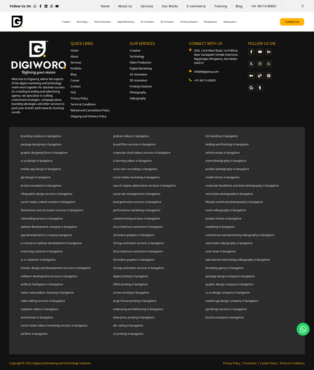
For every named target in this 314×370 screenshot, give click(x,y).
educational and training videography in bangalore (238, 260)
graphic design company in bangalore (230, 284)
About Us (125, 6)
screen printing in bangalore (131, 293)
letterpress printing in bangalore (133, 317)
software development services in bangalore (49, 276)
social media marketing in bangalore (136, 177)
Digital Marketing (125, 21)
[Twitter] (251, 64)
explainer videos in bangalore (39, 309)
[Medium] (251, 76)
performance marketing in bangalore (136, 210)
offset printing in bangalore (130, 284)
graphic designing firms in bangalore (44, 153)
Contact (75, 86)
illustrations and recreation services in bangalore (52, 210)
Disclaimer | (251, 363)
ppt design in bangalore (36, 177)
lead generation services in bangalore (137, 202)
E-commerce (196, 6)
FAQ (73, 92)
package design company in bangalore (230, 276)
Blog (239, 6)
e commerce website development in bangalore (51, 243)
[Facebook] (251, 52)
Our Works (170, 6)
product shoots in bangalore (223, 218)
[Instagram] (260, 64)
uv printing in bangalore (128, 334)
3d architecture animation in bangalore (138, 251)
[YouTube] (260, 52)
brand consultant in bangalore (225, 317)
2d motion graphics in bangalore (133, 235)
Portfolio (76, 68)
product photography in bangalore (227, 169)
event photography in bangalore (226, 161)
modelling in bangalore (220, 227)
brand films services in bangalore (134, 144)
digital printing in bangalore (130, 276)
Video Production (102, 21)
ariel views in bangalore (221, 251)
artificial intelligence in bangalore (42, 284)
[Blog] (260, 76)
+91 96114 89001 (264, 6)
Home (105, 6)
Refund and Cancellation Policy (90, 110)
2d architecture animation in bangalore (138, 227)
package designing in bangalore (41, 144)
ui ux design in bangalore (37, 161)
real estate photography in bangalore (229, 194)
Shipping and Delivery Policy (88, 116)
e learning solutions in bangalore (42, 251)
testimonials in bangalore (37, 317)
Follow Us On (20, 6)
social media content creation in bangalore (48, 202)
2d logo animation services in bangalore (138, 243)
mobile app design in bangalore (41, 169)
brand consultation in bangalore (41, 186)
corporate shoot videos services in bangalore (142, 153)
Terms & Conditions (83, 104)
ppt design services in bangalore (226, 309)
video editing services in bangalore (43, 301)
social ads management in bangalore (136, 194)
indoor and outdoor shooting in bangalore (47, 293)
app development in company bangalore (46, 235)
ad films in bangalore (34, 334)
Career (75, 80)
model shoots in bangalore (223, 177)
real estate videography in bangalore (229, 243)
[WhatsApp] (269, 64)
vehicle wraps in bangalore (223, 153)
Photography (210, 21)
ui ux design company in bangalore (228, 293)
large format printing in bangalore (135, 301)
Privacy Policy (79, 98)
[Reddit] (260, 88)
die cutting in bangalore (128, 325)
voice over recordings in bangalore (135, 169)
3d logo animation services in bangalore (138, 268)
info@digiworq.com (206, 72)
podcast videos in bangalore (131, 136)
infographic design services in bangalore (46, 194)
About (74, 56)
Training (220, 6)
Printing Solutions (188, 21)
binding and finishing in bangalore (227, 144)
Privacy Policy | (233, 363)
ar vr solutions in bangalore (38, 260)
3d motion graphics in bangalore (133, 260)
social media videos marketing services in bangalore (54, 325)
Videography (229, 21)
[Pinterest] (269, 76)
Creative (66, 21)
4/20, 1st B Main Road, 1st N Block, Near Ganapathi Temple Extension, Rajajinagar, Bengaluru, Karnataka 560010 (216, 57)
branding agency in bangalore (225, 268)
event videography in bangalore (226, 210)
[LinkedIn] (269, 52)
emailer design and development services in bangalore (56, 268)
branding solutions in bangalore (41, 136)
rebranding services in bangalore (42, 218)
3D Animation (167, 21)
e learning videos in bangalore (132, 161)
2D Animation (147, 21)
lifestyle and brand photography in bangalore (234, 202)
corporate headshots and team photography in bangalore (242, 186)
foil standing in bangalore (222, 136)
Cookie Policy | (270, 363)
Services (147, 6)
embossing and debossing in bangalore (138, 309)
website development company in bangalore (49, 227)
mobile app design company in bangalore (232, 301)
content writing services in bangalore (136, 218)
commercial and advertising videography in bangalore (240, 235)
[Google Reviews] (251, 88)
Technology (82, 21)
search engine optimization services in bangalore (144, 186)
